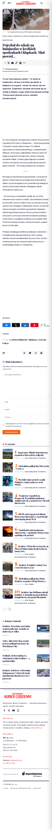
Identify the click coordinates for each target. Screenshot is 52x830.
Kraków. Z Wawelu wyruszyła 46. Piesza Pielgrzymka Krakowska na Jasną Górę (32, 549)
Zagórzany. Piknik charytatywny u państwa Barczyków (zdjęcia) (31, 453)
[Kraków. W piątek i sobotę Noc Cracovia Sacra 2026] (8, 566)
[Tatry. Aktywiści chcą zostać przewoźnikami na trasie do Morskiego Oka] (43, 643)
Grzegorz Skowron (12, 69)
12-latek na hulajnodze (18, 340)
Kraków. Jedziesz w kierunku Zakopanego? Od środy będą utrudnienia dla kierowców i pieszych (16, 674)
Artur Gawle (29, 554)
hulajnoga (33, 340)
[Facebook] (4, 710)
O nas (5, 788)
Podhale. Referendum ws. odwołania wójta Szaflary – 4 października (16, 658)
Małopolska (8, 40)
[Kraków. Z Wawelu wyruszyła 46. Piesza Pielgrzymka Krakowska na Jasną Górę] (8, 548)
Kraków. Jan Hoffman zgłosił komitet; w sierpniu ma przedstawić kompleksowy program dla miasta (31, 595)
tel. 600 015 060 (9, 763)
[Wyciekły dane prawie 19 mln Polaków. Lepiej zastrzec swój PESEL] (8, 481)
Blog (10, 36)
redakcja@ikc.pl (36, 727)
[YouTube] (13, 710)
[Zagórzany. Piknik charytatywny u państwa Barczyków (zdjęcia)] (8, 454)
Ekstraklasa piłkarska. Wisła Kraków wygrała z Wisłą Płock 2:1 (30, 580)
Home (5, 36)
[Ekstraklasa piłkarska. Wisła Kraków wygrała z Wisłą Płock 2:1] (8, 580)
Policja (6, 343)
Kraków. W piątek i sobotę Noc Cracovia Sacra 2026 (31, 566)
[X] (9, 710)
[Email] (12, 63)
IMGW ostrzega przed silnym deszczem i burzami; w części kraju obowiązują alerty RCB (31, 516)
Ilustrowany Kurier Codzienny (35, 458)
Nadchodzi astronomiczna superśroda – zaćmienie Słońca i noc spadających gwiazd (32, 532)
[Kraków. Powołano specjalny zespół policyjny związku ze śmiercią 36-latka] (43, 628)
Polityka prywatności (20, 788)
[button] (5, 3)
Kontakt (37, 788)
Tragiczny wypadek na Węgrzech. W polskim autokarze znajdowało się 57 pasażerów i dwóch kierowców (32, 499)
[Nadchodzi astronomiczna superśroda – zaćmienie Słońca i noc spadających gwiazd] (8, 531)
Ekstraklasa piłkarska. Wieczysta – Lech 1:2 (32, 467)
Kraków (41, 630)
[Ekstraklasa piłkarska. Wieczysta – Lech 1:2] (8, 467)
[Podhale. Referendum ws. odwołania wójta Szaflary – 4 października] (43, 658)
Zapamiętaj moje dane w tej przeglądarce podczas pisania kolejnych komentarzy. (27, 425)
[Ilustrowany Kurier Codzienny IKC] (26, 3)
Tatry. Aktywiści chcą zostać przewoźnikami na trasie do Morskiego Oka (16, 644)
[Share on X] (8, 63)
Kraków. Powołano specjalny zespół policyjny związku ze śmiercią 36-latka (16, 629)
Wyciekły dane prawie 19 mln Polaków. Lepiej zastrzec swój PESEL (30, 482)
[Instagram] (18, 710)
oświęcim (42, 340)
